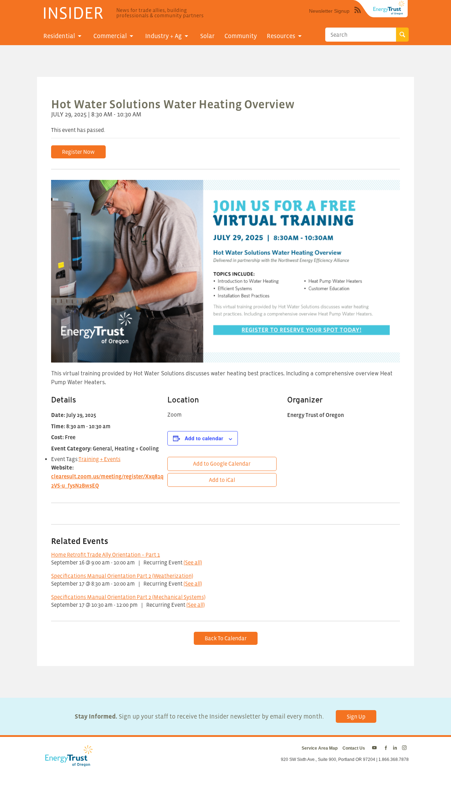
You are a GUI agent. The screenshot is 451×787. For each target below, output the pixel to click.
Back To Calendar (226, 638)
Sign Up (356, 716)
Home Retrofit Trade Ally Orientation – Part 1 (105, 554)
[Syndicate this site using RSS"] (357, 15)
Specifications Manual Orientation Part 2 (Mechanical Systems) (128, 597)
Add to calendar (204, 438)
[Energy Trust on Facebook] (386, 748)
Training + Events (100, 459)
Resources (281, 36)
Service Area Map (320, 748)
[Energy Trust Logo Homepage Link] (67, 763)
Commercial (110, 36)
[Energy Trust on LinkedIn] (395, 748)
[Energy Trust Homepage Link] (389, 8)
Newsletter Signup (329, 11)
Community (240, 36)
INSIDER (72, 12)
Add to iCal (222, 480)
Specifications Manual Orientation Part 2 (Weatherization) (122, 576)
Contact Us (353, 748)
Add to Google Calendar (222, 463)
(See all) (193, 562)
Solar (207, 36)
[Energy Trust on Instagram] (405, 748)
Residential (59, 36)
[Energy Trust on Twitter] (375, 748)
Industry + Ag (163, 36)
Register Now (78, 152)
